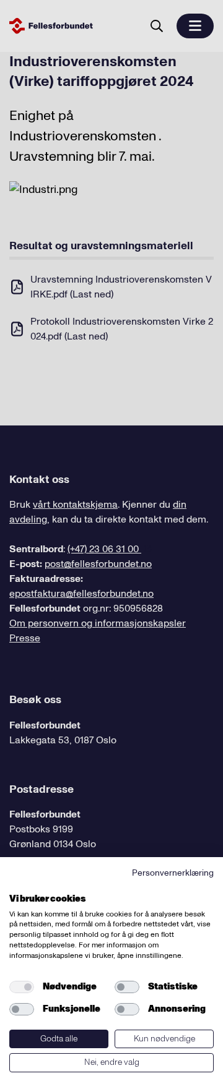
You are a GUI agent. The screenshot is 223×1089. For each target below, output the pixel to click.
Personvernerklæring (173, 873)
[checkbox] (21, 987)
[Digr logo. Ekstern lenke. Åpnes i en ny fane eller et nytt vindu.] (17, 884)
